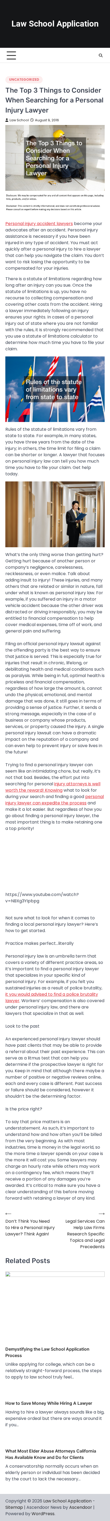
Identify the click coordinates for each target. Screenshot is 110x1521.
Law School (19, 120)
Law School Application (55, 24)
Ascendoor (80, 1507)
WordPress (43, 1514)
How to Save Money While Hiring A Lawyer (48, 1403)
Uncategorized (24, 79)
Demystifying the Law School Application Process (47, 1352)
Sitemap (14, 1507)
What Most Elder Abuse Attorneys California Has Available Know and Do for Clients (50, 1454)
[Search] (101, 55)
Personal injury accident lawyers (39, 224)
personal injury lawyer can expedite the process (54, 800)
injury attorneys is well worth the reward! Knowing (52, 787)
